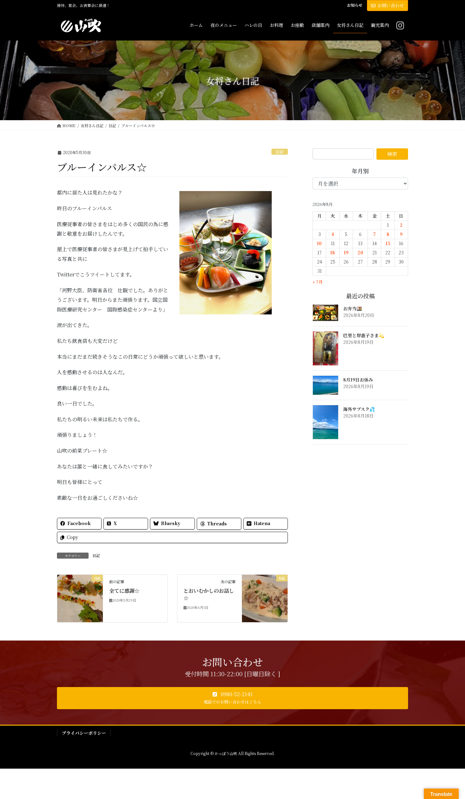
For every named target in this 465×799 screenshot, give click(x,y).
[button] (232, 698)
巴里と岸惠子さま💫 (363, 335)
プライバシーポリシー (84, 733)
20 (360, 252)
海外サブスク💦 (359, 409)
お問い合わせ (390, 5)
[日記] (80, 597)
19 (346, 252)
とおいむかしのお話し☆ (208, 594)
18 (332, 252)
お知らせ (354, 5)
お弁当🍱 (352, 308)
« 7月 (318, 282)
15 (388, 243)
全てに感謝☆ (124, 590)
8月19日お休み (358, 379)
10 (319, 243)
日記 (280, 152)
